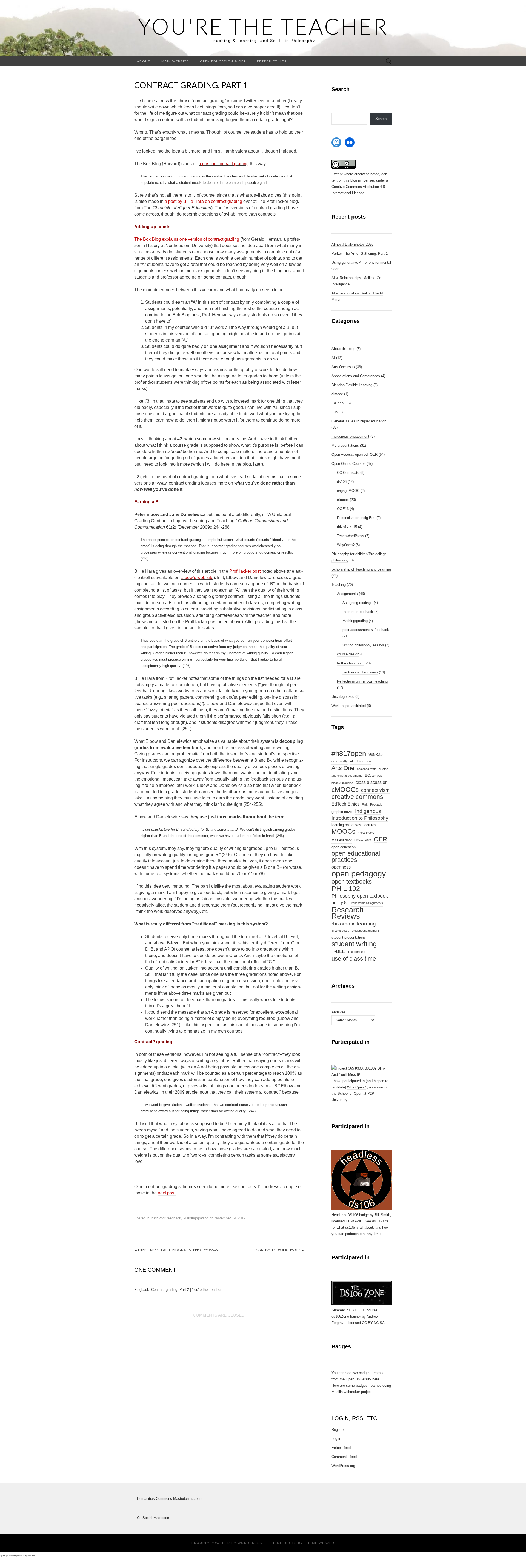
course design (348, 654)
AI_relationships (360, 761)
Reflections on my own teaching (362, 681)
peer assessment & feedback (365, 630)
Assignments (347, 594)
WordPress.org (343, 1466)
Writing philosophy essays (363, 645)
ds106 (342, 482)
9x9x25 (375, 754)
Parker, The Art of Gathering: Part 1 (359, 253)
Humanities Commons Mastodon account (169, 1499)
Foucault (376, 804)
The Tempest (356, 951)
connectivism (375, 790)
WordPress (250, 1542)
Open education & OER (223, 61)
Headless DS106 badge (350, 1215)
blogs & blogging (342, 782)
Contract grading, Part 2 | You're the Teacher (186, 1290)
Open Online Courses (348, 464)
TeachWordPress (350, 536)
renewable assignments (367, 903)
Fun (334, 412)
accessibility (339, 761)
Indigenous (368, 811)
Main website (175, 61)
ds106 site (380, 1221)
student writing (354, 944)
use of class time (353, 958)
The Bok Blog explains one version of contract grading (186, 239)
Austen (383, 768)
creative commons (357, 797)
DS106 (360, 1310)
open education (343, 847)
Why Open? (356, 1087)
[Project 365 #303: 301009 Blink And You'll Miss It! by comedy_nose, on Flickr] (361, 1071)
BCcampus (373, 775)
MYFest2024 (362, 840)
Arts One (343, 768)
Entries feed (341, 1448)
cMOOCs (345, 789)
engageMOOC (348, 491)
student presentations (348, 937)
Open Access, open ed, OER (354, 454)
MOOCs (343, 831)
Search (381, 119)
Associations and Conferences (355, 376)
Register (338, 1430)
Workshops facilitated (348, 706)
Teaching (338, 585)
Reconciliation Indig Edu (356, 518)
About (143, 61)
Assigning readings (357, 603)
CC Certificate (348, 473)
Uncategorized (342, 697)
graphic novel (342, 812)
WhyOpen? (346, 545)
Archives (338, 1012)
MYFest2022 (341, 840)
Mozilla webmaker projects (352, 1392)
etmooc (343, 500)
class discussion (372, 782)
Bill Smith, (383, 1215)
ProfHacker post (245, 571)
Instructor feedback (165, 1218)
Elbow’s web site (197, 577)
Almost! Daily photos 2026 (352, 244)
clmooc (337, 394)
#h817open (348, 753)
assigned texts (366, 768)
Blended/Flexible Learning (351, 385)
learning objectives (346, 825)
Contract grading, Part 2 (280, 1249)
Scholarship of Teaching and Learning (361, 569)
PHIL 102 (345, 888)
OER (380, 839)
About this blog (343, 349)
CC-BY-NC (354, 1221)
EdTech (337, 403)
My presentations (345, 445)
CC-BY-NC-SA (373, 1323)
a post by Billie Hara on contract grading (203, 201)
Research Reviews (347, 913)
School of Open (350, 1093)
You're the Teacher (263, 26)
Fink (365, 804)
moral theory (366, 832)
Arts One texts (343, 367)
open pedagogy (358, 873)
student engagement (365, 930)
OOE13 (343, 509)
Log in (336, 1439)
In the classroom (350, 663)
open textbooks (351, 881)
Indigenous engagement (350, 436)
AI (333, 358)
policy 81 (340, 902)
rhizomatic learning (353, 924)
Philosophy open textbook (359, 896)
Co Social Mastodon (153, 1518)
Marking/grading (195, 1218)
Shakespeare (340, 930)
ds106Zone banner (346, 1316)
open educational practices (355, 856)
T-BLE (338, 951)
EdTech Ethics (272, 61)
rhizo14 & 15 (347, 527)
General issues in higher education (358, 421)
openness (341, 867)
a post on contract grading (224, 163)
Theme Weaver (319, 1542)
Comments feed (344, 1457)
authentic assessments (346, 775)
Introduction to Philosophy (359, 818)
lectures (370, 825)
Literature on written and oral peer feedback (176, 1249)
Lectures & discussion (360, 672)
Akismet (31, 1555)
